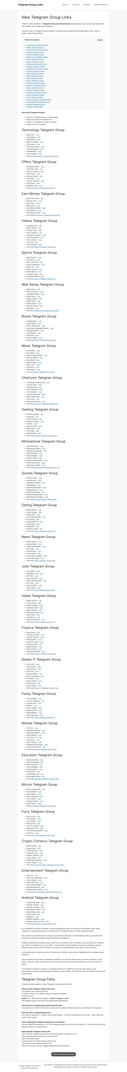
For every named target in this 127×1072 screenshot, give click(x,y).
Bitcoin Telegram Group (35, 95)
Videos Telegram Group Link (45, 247)
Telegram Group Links (30, 4)
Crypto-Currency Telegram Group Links (49, 865)
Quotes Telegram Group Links (45, 499)
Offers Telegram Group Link (44, 188)
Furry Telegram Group (35, 97)
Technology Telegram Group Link (46, 156)
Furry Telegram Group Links (44, 835)
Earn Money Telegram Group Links (47, 215)
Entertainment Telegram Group (38, 102)
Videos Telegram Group (35, 52)
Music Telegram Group (35, 62)
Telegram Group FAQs (35, 107)
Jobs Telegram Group (35, 78)
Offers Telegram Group (35, 47)
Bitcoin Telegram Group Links (45, 806)
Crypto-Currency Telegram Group (39, 100)
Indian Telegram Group (35, 81)
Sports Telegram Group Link (44, 279)
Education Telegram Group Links (46, 779)
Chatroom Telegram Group (36, 64)
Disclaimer (86, 4)
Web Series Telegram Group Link (46, 311)
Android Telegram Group (36, 104)
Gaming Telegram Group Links (45, 436)
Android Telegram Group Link (45, 924)
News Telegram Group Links (45, 561)
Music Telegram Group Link (44, 372)
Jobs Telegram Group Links (44, 590)
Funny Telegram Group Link (44, 717)
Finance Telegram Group (36, 83)
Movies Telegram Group (35, 90)
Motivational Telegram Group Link (47, 467)
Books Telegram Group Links (45, 340)
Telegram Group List (100, 4)
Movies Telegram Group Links (45, 749)
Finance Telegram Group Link (45, 654)
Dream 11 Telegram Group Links (46, 688)
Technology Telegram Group (37, 45)
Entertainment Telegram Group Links (48, 892)
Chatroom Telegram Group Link (46, 404)
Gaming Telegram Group (36, 66)
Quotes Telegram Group (35, 71)
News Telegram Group (35, 76)
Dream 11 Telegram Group (36, 85)
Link (37, 135)
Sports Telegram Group (35, 55)
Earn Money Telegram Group (37, 50)
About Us (65, 4)
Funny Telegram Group (35, 88)
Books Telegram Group (35, 59)
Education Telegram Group (36, 92)
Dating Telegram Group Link (44, 531)
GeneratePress (33, 1068)
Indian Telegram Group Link (44, 622)
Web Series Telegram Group (37, 57)
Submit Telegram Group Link (63, 1054)
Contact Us (75, 4)
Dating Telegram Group (35, 73)
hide (100, 40)
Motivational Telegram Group (37, 69)
